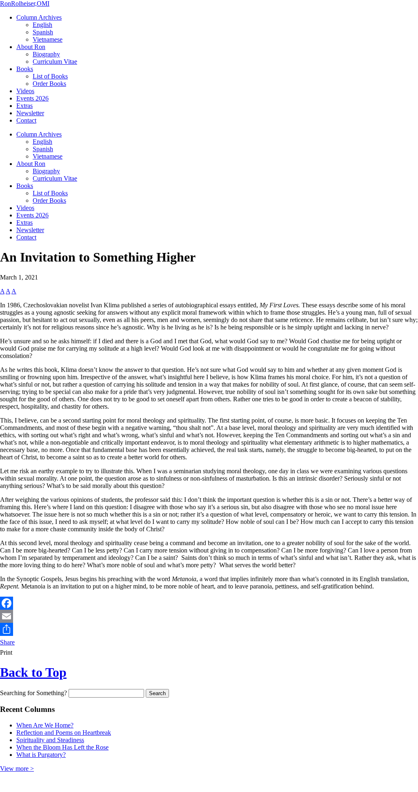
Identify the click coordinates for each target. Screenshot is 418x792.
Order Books (49, 83)
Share (7, 642)
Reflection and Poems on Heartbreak (63, 732)
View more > (17, 768)
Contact (26, 120)
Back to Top (33, 672)
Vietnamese (47, 39)
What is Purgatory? (41, 754)
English (42, 24)
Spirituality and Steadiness (50, 739)
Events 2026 (32, 98)
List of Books (50, 76)
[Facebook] (209, 603)
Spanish (43, 32)
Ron (24, 3)
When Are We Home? (44, 725)
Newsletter (30, 113)
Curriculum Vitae (55, 61)
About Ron (30, 46)
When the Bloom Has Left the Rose (62, 747)
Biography (46, 54)
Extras (24, 105)
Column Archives (39, 17)
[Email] (209, 616)
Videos (25, 90)
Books (24, 68)
